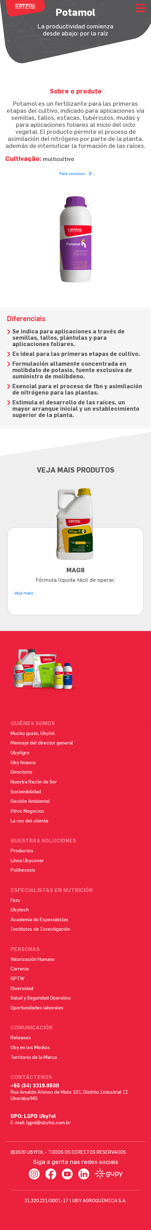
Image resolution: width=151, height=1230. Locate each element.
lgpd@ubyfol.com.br (48, 1122)
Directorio (21, 772)
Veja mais (23, 592)
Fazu (15, 900)
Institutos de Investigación (40, 929)
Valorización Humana (32, 959)
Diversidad (22, 988)
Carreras (20, 968)
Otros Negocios (27, 811)
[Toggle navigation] (140, 8)
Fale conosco (72, 173)
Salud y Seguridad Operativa (41, 998)
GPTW (18, 978)
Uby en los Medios (30, 1047)
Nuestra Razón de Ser (34, 782)
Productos (22, 850)
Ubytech (20, 909)
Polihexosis (23, 870)
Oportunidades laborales (37, 1007)
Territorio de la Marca (34, 1057)
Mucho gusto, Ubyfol (33, 733)
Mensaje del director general (42, 743)
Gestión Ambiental (30, 801)
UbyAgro (20, 752)
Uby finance (23, 762)
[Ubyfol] (25, 8)
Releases (21, 1037)
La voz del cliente (29, 821)
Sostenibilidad (26, 791)
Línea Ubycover (27, 860)
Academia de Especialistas (39, 919)
